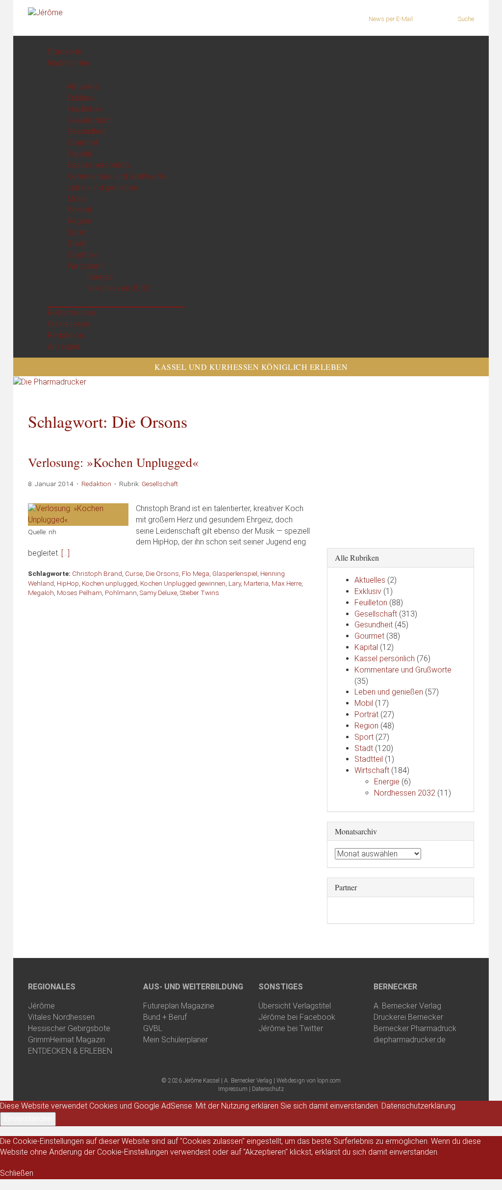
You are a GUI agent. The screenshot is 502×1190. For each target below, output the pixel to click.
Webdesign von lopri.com (308, 1080)
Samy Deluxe (158, 592)
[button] (49, 41)
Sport (77, 232)
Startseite (65, 51)
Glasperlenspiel (234, 573)
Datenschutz (268, 1089)
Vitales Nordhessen (61, 1017)
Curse (134, 573)
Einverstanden (28, 1118)
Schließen (16, 1173)
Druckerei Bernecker (408, 1017)
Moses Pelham (79, 592)
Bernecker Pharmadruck (415, 1028)
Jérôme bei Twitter (290, 1028)
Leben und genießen (102, 187)
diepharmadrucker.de (410, 1039)
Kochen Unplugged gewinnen (183, 583)
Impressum (233, 1089)
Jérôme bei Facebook (296, 1017)
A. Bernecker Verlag (407, 1005)
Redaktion (65, 335)
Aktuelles (83, 86)
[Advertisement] (400, 474)
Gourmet (82, 142)
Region (79, 221)
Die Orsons (162, 573)
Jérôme (41, 1005)
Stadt (76, 243)
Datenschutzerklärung (418, 1106)
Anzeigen (64, 346)
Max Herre (286, 583)
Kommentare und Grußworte (117, 176)
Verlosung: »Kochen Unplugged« (113, 462)
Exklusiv (81, 98)
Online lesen (68, 324)
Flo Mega (195, 573)
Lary (234, 583)
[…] (65, 553)
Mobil (76, 199)
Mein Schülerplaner (175, 1039)
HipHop (68, 583)
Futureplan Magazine (178, 1005)
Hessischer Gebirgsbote (69, 1028)
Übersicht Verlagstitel (294, 1005)
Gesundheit (86, 131)
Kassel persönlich (98, 165)
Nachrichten (69, 63)
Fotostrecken (71, 312)
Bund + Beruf (165, 1017)
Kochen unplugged (109, 583)
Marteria (256, 583)
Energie (100, 277)
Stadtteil (82, 254)
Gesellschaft (89, 120)
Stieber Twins (199, 592)
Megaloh (41, 592)
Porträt (79, 209)
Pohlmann (121, 592)
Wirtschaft (85, 266)
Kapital (79, 153)
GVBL (152, 1028)
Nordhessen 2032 (118, 288)
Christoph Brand (97, 573)
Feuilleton (84, 109)
